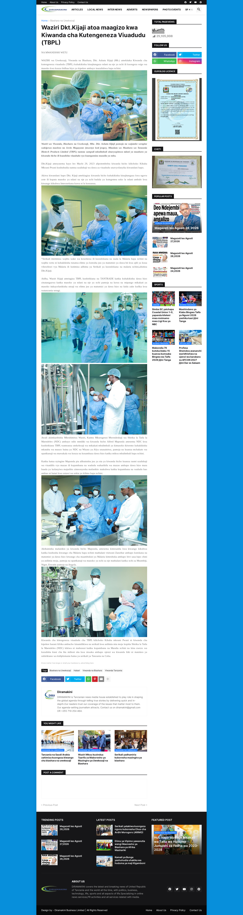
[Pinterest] (95, 679)
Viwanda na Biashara (92, 670)
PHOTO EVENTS (172, 9)
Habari (77, 670)
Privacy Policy (68, 2)
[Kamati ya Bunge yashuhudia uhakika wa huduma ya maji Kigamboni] (104, 861)
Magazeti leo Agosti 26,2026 (181, 254)
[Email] (101, 679)
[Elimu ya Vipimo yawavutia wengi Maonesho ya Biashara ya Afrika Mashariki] (104, 845)
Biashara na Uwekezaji (62, 20)
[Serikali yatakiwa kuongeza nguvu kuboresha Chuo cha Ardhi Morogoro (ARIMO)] (104, 830)
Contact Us (83, 2)
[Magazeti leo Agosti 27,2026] (160, 242)
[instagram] (191, 889)
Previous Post (50, 804)
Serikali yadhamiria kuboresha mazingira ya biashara (128, 757)
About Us (54, 2)
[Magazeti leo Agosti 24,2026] (160, 272)
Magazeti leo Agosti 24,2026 (181, 269)
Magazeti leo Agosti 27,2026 (181, 240)
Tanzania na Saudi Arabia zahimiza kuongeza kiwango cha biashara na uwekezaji (57, 757)
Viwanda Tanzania (113, 670)
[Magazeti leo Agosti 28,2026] (49, 830)
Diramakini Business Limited (69, 910)
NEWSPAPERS (150, 9)
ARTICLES (77, 9)
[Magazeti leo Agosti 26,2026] (160, 257)
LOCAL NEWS (95, 9)
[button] (191, 9)
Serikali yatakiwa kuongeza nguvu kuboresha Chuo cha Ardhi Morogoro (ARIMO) (130, 829)
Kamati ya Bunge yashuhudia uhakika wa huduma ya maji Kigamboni (130, 860)
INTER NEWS (115, 9)
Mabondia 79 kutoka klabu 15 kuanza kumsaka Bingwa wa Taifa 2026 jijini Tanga (161, 353)
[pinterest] (201, 2)
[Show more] (108, 679)
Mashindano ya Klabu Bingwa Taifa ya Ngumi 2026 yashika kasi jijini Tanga (190, 315)
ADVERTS (132, 9)
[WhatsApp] (88, 679)
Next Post (140, 804)
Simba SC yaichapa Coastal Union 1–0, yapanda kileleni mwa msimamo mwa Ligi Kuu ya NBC (163, 317)
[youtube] (195, 2)
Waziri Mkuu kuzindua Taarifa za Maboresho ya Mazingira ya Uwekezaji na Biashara (93, 759)
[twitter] (190, 2)
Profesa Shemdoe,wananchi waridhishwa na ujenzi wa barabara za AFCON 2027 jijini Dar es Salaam (190, 355)
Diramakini (64, 692)
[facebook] (185, 2)
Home (44, 2)
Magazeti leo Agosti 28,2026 (71, 828)
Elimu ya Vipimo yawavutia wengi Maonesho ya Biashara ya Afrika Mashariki (130, 845)
